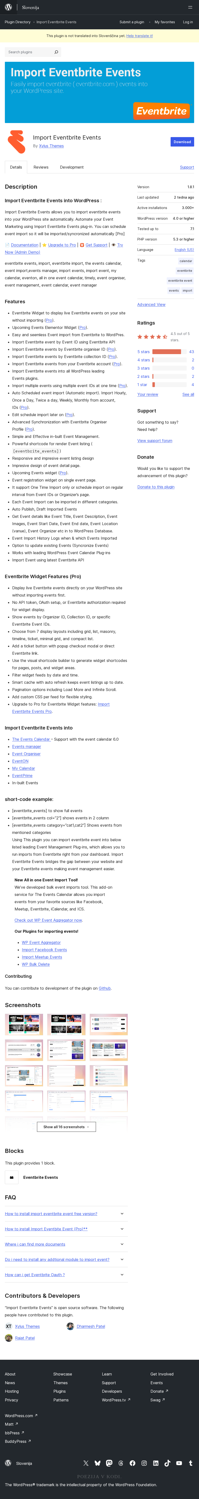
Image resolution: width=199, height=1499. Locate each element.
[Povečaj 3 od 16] (121, 1020)
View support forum (154, 440)
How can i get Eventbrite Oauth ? (35, 1275)
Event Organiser (26, 753)
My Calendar (23, 768)
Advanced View (151, 304)
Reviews (41, 167)
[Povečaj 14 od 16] (79, 1122)
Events (156, 1382)
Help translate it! (139, 36)
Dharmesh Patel (91, 1326)
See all (188, 394)
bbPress (15, 1432)
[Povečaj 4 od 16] (36, 1045)
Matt (11, 1424)
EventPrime (22, 775)
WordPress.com (21, 1415)
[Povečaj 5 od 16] (79, 1045)
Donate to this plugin (155, 486)
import (187, 290)
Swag (157, 1400)
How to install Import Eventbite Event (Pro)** (46, 1229)
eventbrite (184, 270)
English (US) (184, 250)
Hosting (12, 1391)
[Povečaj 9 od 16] (121, 1071)
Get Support (97, 244)
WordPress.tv (116, 1400)
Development (72, 167)
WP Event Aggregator (41, 942)
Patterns (61, 1400)
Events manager (26, 746)
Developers (112, 1391)
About (10, 1374)
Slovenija (24, 1463)
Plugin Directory (18, 22)
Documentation (24, 244)
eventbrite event (180, 280)
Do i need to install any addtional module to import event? (57, 1259)
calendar (186, 261)
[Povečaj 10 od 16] (36, 1097)
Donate (159, 1391)
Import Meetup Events (42, 957)
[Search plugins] (56, 52)
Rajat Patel (25, 1338)
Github (105, 988)
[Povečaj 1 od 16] (36, 1020)
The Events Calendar (31, 739)
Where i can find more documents (35, 1244)
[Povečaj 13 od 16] (36, 1122)
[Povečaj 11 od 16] (79, 1097)
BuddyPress (18, 1441)
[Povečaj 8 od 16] (79, 1071)
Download (182, 142)
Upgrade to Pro (62, 244)
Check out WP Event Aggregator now (48, 920)
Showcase (62, 1374)
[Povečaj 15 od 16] (121, 1122)
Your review (147, 394)
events (174, 290)
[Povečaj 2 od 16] (79, 1020)
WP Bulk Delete (36, 964)
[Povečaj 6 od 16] (121, 1045)
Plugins (59, 1391)
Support (187, 167)
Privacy (11, 1400)
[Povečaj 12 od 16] (121, 1097)
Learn (107, 1374)
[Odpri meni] (191, 7)
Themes (60, 1382)
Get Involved (162, 1374)
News (10, 1382)
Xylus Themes (51, 145)
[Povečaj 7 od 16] (36, 1071)
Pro (49, 320)
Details (16, 167)
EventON (20, 761)
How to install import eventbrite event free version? (51, 1214)
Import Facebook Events (44, 949)
